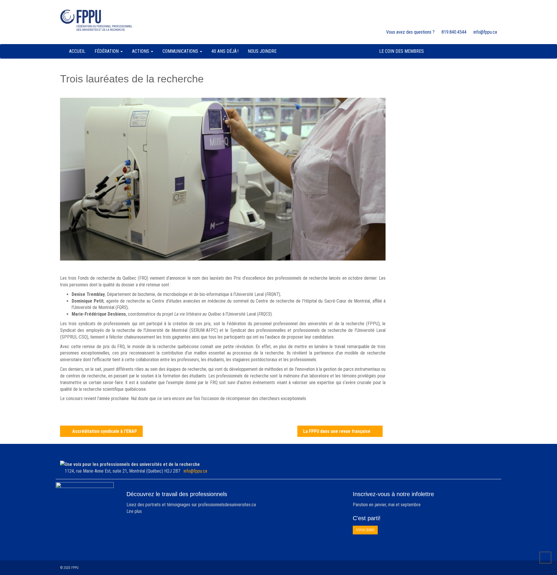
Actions (141, 51)
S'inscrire (365, 530)
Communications (180, 51)
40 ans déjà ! (224, 51)
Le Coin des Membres (401, 51)
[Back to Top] (545, 557)
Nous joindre (262, 51)
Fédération (107, 51)
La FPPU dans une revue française (336, 431)
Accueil (77, 51)
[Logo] (96, 20)
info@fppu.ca (195, 471)
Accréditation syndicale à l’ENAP (104, 431)
